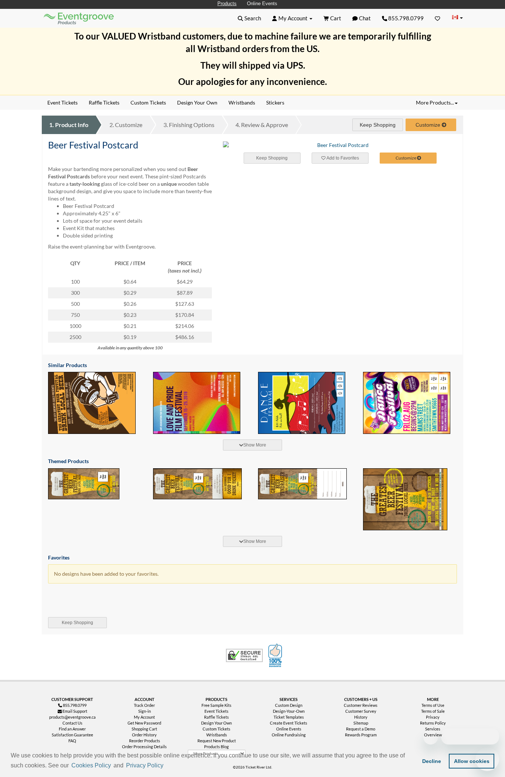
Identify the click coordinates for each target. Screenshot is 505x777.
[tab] (252, 445)
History (360, 717)
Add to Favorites (342, 158)
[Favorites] (437, 18)
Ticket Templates (289, 717)
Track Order (144, 705)
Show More (254, 445)
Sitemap (360, 722)
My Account (144, 717)
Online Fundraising (289, 734)
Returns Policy (433, 722)
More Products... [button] (435, 102)
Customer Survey (360, 711)
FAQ (72, 740)
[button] (167, 766)
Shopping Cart (144, 728)
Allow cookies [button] (471, 761)
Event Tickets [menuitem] (62, 102)
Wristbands (216, 734)
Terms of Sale (433, 711)
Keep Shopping (378, 125)
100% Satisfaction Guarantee (276, 655)
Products (227, 3)
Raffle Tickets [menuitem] (104, 102)
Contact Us (72, 722)
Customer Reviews (360, 705)
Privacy (433, 717)
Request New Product (216, 740)
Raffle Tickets (216, 717)
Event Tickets (216, 711)
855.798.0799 (405, 18)
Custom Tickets (216, 728)
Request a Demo (360, 728)
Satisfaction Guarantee (72, 734)
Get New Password (144, 722)
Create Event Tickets (288, 722)
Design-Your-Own (289, 711)
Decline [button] (431, 761)
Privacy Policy (144, 765)
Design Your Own (216, 722)
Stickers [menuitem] (275, 102)
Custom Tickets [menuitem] (148, 102)
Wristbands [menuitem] (241, 102)
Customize (125, 124)
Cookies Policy (91, 765)
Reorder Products (144, 740)
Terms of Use (432, 705)
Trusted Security (244, 655)
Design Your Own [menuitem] (197, 102)
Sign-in (144, 711)
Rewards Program (361, 734)
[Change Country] (457, 18)
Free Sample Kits (216, 705)
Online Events (262, 3)
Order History (144, 734)
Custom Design (288, 705)
